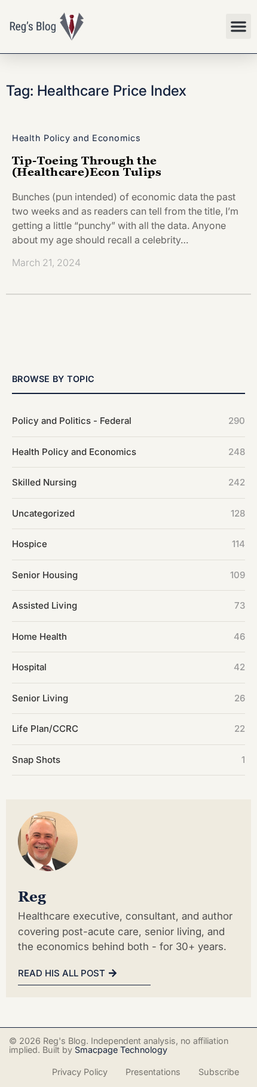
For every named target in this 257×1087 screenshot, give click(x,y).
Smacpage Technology (121, 1050)
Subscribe (218, 1072)
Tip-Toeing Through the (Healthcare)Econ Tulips (87, 165)
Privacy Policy (80, 1072)
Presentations (153, 1072)
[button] (238, 26)
